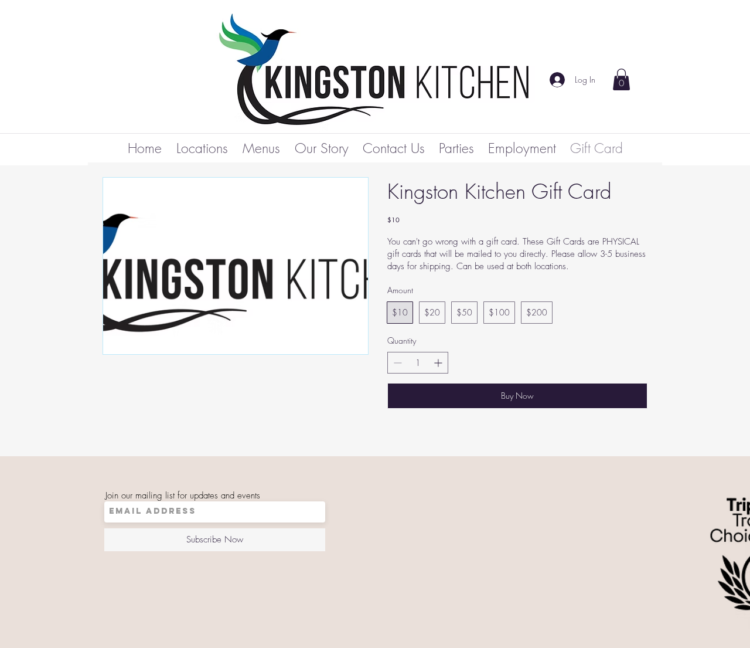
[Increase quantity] (439, 362)
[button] (621, 79)
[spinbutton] (418, 362)
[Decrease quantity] (396, 362)
